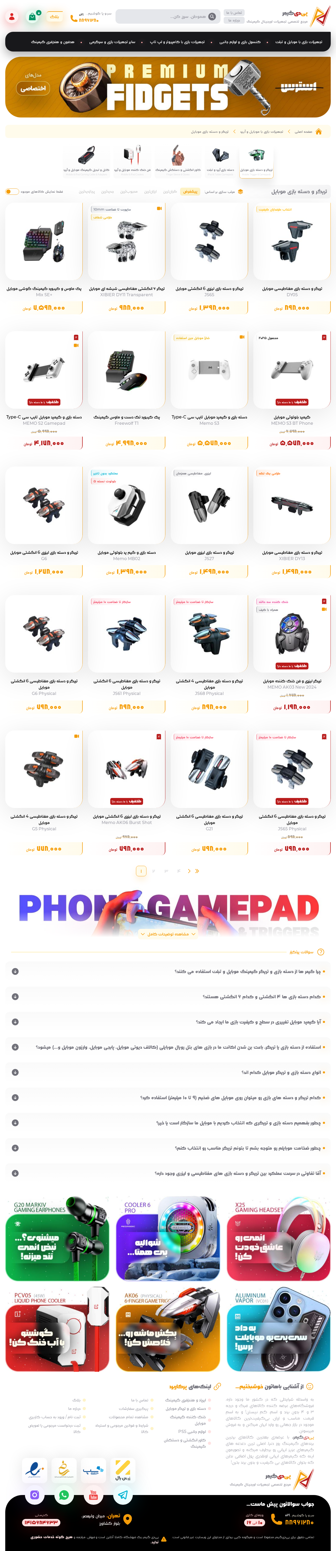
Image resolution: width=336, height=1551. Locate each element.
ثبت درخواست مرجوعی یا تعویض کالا (54, 1428)
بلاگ (76, 1400)
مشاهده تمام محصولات (128, 1416)
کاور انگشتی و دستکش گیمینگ (185, 1443)
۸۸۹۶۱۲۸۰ (89, 20)
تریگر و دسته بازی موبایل (210, 131)
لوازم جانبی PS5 (192, 1431)
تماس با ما (234, 12)
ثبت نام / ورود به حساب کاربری (55, 1416)
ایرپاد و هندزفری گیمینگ (185, 1400)
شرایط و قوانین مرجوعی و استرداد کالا (121, 1428)
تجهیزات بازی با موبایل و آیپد (261, 131)
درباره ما (234, 20)
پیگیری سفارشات (133, 1408)
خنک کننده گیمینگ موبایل (188, 1420)
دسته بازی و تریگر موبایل (186, 1408)
